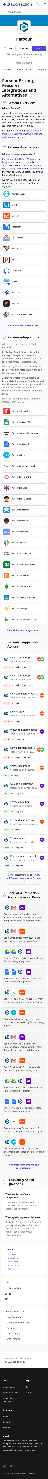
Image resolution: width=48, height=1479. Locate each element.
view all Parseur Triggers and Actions (24, 878)
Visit (39, 48)
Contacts (7, 1422)
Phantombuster (10, 159)
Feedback (7, 1427)
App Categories (10, 1387)
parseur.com (15, 1287)
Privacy (29, 1387)
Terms (29, 1392)
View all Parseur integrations (24, 630)
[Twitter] (7, 1298)
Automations (13, 1265)
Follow (25, 48)
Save (9, 48)
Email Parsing (16, 168)
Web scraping (9, 137)
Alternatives (13, 1261)
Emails (5, 168)
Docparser (7, 162)
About (6, 1416)
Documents (32, 133)
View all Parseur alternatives (24, 325)
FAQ (9, 1269)
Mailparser (32, 159)
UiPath (22, 159)
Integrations (13, 1258)
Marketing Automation (13, 133)
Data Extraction (24, 62)
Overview (12, 1254)
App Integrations (10, 1392)
